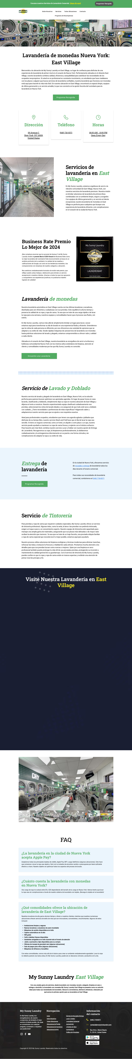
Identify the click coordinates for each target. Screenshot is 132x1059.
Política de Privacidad (72, 1032)
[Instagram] (21, 1034)
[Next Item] (110, 784)
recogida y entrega (82, 466)
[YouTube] (29, 1034)
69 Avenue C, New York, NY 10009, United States (33, 135)
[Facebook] (25, 1034)
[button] (58, 11)
